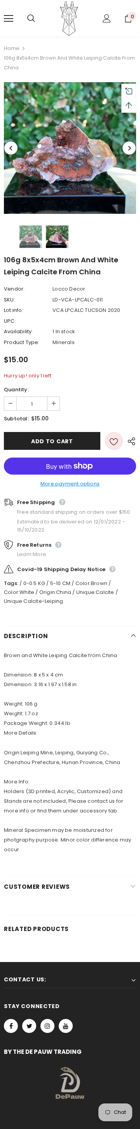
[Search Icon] (39, 18)
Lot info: (13, 310)
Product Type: (22, 342)
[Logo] (69, 18)
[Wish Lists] (114, 441)
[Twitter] (29, 1026)
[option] (70, 148)
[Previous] (11, 148)
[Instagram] (47, 1026)
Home (11, 48)
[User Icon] (107, 18)
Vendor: (14, 289)
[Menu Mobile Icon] (8, 18)
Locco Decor (68, 289)
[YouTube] (66, 1026)
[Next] (129, 148)
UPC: (10, 321)
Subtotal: (16, 418)
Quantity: (16, 389)
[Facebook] (11, 1026)
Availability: (18, 331)
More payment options (70, 483)
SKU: (9, 299)
